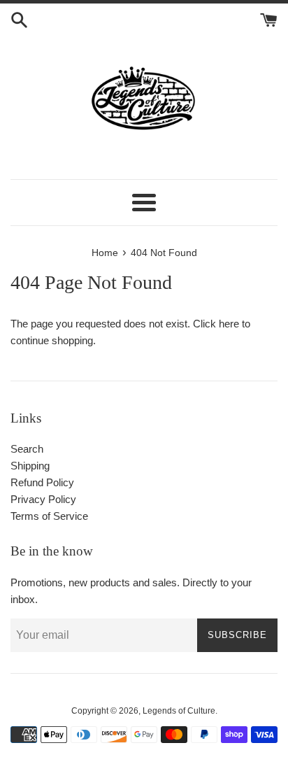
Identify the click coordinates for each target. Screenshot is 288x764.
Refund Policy (42, 482)
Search (26, 449)
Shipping (30, 466)
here (229, 324)
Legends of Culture (179, 711)
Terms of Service (49, 516)
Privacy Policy (43, 499)
